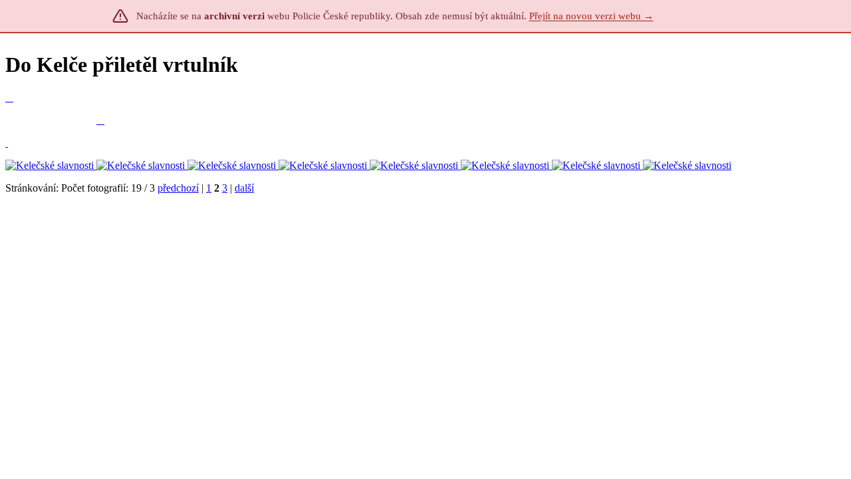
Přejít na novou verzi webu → (591, 16)
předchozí (178, 188)
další (244, 188)
